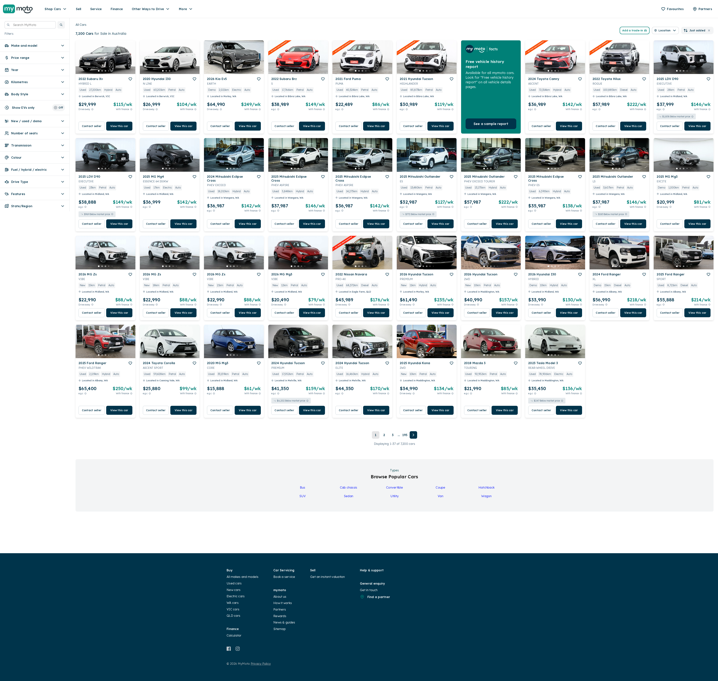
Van (440, 496)
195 (405, 435)
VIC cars (233, 609)
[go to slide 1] (99, 71)
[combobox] (30, 25)
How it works (282, 603)
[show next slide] (130, 60)
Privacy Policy (261, 663)
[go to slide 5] (112, 71)
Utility (394, 496)
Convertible (394, 487)
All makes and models (242, 577)
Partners (279, 609)
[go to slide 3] (105, 71)
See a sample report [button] (491, 124)
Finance (117, 9)
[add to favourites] (130, 79)
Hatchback (486, 487)
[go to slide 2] (102, 71)
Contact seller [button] (92, 126)
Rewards (279, 616)
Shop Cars (53, 9)
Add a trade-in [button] (632, 30)
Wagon (486, 496)
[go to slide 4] (109, 71)
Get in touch (369, 590)
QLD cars (233, 615)
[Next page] (413, 435)
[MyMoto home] (18, 8)
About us (279, 596)
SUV (302, 496)
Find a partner (378, 597)
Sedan (348, 496)
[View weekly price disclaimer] (131, 109)
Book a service (284, 577)
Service (96, 9)
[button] (61, 25)
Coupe (440, 487)
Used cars (234, 583)
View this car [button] (119, 126)
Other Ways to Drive (148, 9)
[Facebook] (229, 649)
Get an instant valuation (327, 577)
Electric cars (236, 596)
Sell (78, 9)
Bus (302, 487)
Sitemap (279, 629)
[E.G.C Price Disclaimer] (278, 109)
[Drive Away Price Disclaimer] (92, 109)
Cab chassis (348, 487)
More (183, 9)
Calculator (234, 635)
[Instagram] (237, 649)
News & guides (284, 622)
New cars (233, 590)
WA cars (233, 603)
